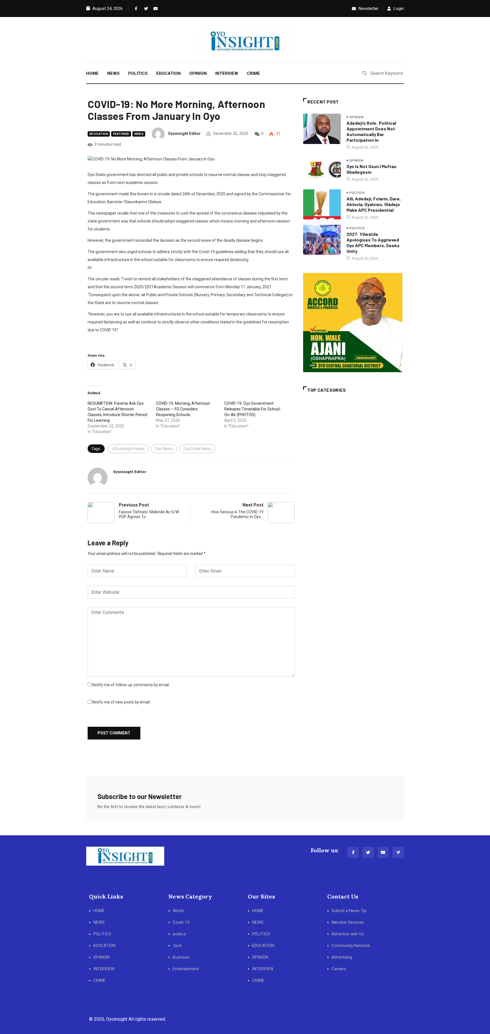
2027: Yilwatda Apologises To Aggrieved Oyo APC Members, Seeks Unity (373, 242)
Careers (338, 968)
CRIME (253, 73)
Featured (121, 134)
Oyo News (164, 448)
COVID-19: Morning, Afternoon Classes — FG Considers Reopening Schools (183, 409)
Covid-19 (181, 922)
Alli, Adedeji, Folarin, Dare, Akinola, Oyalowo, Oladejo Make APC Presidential (374, 204)
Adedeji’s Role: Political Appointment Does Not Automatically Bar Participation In (371, 131)
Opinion (356, 117)
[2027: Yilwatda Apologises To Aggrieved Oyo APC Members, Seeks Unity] (322, 240)
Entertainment (186, 968)
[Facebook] (135, 8)
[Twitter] (145, 8)
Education (98, 134)
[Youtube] (154, 8)
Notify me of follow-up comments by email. (131, 685)
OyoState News (197, 448)
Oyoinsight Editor (184, 133)
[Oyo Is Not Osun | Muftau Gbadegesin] (322, 170)
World (178, 910)
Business (181, 957)
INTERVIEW (226, 73)
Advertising (341, 957)
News (139, 134)
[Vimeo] (398, 852)
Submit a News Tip (348, 910)
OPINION (198, 73)
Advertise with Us (347, 933)
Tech (177, 945)
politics (357, 193)
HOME (92, 73)
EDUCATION (168, 73)
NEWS (113, 73)
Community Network (350, 945)
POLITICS (138, 73)
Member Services (347, 922)
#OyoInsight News (128, 448)
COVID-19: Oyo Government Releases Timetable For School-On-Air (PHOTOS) (252, 409)
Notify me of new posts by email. (121, 702)
